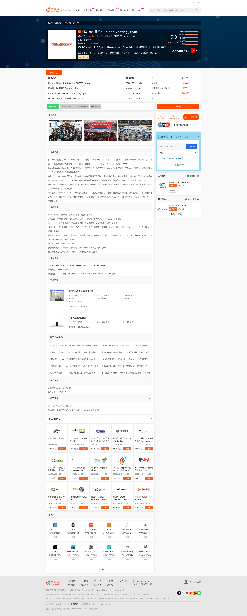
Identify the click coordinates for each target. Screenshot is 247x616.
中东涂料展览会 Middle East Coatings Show (141, 498)
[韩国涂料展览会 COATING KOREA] (122, 489)
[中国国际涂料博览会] (57, 431)
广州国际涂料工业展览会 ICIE (78, 439)
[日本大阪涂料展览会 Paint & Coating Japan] (78, 460)
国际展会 (100, 10)
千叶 (94, 47)
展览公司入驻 (195, 582)
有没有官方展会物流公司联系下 (172, 158)
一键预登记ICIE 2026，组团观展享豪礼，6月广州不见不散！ (74, 366)
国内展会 (112, 10)
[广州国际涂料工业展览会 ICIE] (78, 431)
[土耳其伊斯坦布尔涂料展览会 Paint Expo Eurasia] (144, 431)
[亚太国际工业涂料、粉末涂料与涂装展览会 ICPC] (57, 460)
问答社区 (67, 106)
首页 (78, 10)
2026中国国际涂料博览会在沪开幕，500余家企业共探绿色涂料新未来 (129, 345)
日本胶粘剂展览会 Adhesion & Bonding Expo (67, 93)
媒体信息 (110, 585)
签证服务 (54, 398)
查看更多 (100, 569)
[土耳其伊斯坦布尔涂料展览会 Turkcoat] (144, 460)
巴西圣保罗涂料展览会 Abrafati (100, 468)
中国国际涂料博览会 (56, 438)
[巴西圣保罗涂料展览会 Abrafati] (100, 460)
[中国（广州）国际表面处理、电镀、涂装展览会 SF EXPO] (100, 431)
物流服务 (54, 380)
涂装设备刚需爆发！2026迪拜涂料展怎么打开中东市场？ (124, 366)
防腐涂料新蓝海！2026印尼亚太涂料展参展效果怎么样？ (72, 373)
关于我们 (72, 581)
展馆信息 (54, 258)
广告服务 (97, 581)
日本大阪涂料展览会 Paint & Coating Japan (77, 469)
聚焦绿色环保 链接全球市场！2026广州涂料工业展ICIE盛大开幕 (127, 352)
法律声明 (110, 581)
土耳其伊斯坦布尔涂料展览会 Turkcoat (144, 468)
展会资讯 (124, 10)
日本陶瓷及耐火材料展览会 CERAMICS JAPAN (66, 98)
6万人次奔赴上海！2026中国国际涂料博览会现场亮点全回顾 (74, 345)
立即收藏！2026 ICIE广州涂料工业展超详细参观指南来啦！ (73, 359)
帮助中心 (84, 585)
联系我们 (72, 585)
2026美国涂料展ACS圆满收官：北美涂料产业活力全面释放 (125, 359)
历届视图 (52, 115)
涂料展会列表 (56, 23)
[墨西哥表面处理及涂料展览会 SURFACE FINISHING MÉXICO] (57, 489)
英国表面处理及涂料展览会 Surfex (122, 439)
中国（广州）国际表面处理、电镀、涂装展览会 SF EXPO (100, 439)
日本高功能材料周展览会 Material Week (64, 88)
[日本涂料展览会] (65, 130)
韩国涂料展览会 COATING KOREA (120, 498)
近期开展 (87, 10)
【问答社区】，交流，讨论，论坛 (172, 136)
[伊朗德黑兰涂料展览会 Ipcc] (78, 489)
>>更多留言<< (178, 165)
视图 (96, 106)
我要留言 (191, 146)
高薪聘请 (97, 585)
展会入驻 (136, 10)
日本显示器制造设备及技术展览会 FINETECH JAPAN (69, 83)
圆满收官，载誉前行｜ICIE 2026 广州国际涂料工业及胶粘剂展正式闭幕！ (79, 352)
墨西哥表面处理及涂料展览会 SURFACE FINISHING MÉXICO (57, 498)
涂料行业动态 (56, 336)
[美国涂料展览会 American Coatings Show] (100, 489)
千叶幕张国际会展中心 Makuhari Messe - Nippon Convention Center (77, 265)
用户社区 (52, 515)
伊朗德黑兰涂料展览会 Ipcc (78, 498)
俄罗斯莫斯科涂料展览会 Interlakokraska (122, 468)
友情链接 (84, 581)
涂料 (89, 39)
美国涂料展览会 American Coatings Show (99, 498)
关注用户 (82, 106)
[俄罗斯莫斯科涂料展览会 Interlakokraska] (122, 460)
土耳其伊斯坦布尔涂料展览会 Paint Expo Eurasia (144, 439)
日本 (89, 47)
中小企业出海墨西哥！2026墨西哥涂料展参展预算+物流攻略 (126, 373)
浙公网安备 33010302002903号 (111, 590)
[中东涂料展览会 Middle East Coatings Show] (144, 489)
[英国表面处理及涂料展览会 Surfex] (122, 431)
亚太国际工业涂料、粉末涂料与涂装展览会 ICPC (57, 469)
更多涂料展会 (56, 419)
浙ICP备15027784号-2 (86, 590)
